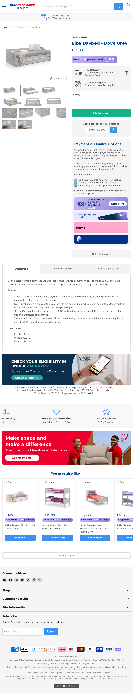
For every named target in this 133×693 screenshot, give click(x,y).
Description (21, 268)
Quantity (76, 95)
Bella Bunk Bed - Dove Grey (56, 527)
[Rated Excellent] (106, 416)
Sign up (50, 631)
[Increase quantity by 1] (100, 102)
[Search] (118, 6)
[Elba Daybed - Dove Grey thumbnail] (11, 90)
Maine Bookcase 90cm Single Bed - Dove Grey (94, 528)
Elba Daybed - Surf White (20, 527)
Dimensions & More (63, 268)
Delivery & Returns (108, 268)
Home (5, 27)
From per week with (88, 59)
